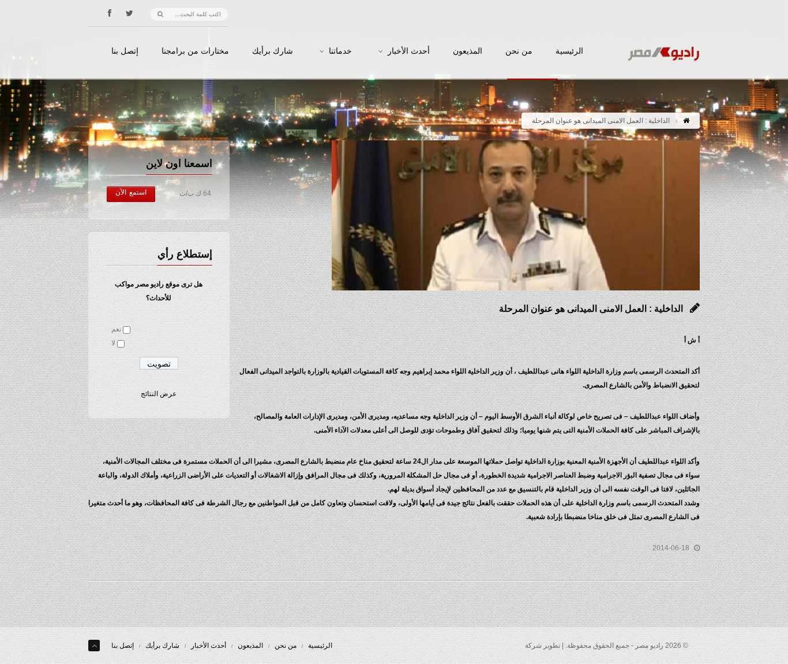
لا (113, 343)
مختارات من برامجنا (195, 51)
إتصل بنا (124, 51)
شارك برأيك (272, 51)
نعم (116, 329)
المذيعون (467, 51)
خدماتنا (340, 51)
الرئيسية (569, 51)
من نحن (518, 51)
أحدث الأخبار (409, 51)
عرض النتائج (159, 394)
